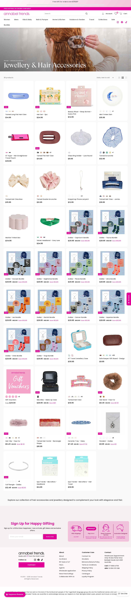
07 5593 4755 (112, 566)
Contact (31, 565)
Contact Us (86, 556)
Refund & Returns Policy (91, 562)
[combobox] (66, 14)
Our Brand (63, 559)
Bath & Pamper (42, 19)
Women (7, 19)
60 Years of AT (64, 562)
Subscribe (50, 537)
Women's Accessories (16, 60)
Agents (62, 568)
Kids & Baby (27, 19)
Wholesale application (67, 571)
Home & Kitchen (58, 19)
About (61, 556)
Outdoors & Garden (77, 19)
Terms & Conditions (89, 565)
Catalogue (86, 574)
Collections (102, 19)
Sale (113, 19)
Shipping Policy (87, 568)
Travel (91, 19)
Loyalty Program (88, 577)
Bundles (7, 25)
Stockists (85, 559)
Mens (16, 19)
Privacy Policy (87, 571)
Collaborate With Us (66, 577)
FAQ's (61, 565)
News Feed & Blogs (66, 574)
